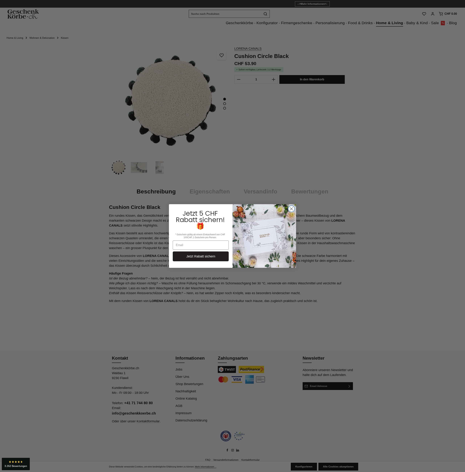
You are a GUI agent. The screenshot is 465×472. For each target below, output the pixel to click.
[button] (16, 464)
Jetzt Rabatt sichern (200, 256)
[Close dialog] (291, 209)
